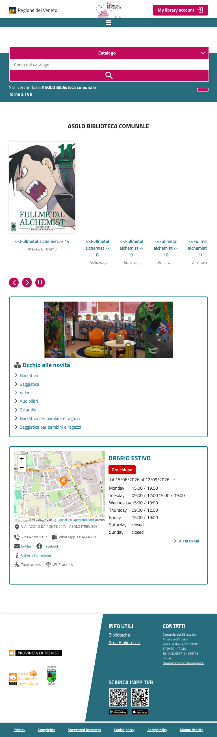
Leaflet (62, 519)
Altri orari (189, 541)
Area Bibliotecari (124, 642)
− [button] (22, 467)
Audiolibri (29, 401)
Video (25, 392)
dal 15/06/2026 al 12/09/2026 (139, 479)
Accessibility (157, 729)
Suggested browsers (84, 729)
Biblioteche (119, 634)
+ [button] (22, 458)
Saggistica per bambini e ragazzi (50, 427)
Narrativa (29, 375)
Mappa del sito (191, 729)
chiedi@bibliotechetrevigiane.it (183, 662)
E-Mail (26, 546)
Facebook (51, 546)
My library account (176, 9)
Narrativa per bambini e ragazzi (50, 418)
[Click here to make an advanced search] (203, 89)
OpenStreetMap (83, 519)
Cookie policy (124, 729)
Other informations (36, 555)
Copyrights (46, 729)
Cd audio (28, 409)
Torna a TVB (20, 94)
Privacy (19, 729)
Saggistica (29, 384)
